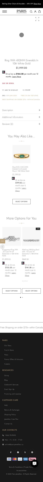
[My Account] (35, 11)
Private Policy (28, 467)
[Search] (31, 11)
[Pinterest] (32, 452)
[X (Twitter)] (25, 452)
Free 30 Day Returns (29, 96)
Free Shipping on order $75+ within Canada (21, 100)
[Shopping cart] (39, 12)
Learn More (16, 76)
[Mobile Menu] (4, 11)
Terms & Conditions (16, 467)
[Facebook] (10, 452)
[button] (19, 5)
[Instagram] (18, 452)
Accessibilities (21, 470)
